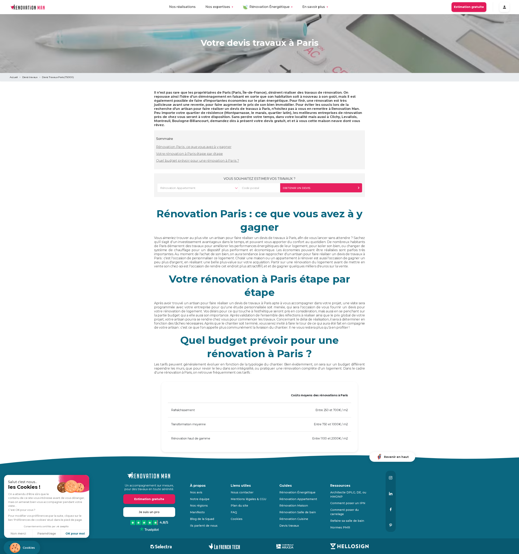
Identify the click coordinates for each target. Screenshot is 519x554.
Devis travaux (30, 77)
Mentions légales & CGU (248, 499)
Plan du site (239, 505)
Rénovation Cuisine (293, 519)
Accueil (14, 77)
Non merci (18, 533)
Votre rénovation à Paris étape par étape (189, 154)
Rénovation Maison (293, 505)
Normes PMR (340, 527)
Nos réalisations (182, 7)
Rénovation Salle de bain (297, 512)
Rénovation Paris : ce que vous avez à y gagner (193, 147)
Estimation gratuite (469, 7)
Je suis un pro (149, 512)
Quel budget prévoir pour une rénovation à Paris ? (197, 161)
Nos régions (199, 505)
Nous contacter (242, 492)
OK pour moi (75, 533)
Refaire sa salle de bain (347, 521)
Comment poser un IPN (347, 503)
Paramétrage (46, 533)
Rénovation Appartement (298, 499)
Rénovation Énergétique (269, 7)
